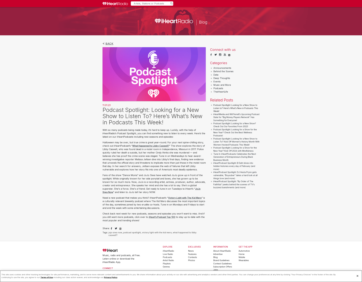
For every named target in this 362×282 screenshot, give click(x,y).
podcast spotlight (132, 232)
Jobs (215, 270)
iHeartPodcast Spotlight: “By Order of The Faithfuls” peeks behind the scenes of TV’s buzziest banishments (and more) (234, 184)
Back (109, 43)
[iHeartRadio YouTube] (225, 54)
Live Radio (168, 254)
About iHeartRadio (222, 251)
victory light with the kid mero (157, 232)
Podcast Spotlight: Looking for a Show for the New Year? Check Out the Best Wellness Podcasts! (235, 132)
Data (215, 74)
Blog (215, 257)
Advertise (218, 254)
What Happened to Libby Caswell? (150, 145)
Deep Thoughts (221, 78)
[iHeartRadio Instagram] (220, 54)
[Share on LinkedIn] (120, 228)
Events (217, 81)
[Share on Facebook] (111, 228)
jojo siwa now (115, 232)
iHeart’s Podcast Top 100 (162, 217)
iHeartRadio (118, 250)
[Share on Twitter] (116, 228)
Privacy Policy (110, 277)
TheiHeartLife (220, 91)
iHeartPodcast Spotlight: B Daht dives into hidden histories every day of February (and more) (234, 166)
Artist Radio (168, 260)
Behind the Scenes (223, 71)
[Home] (115, 3)
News (191, 251)
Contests (192, 257)
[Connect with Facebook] (211, 54)
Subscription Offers (222, 266)
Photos (191, 260)
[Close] (357, 276)
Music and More (222, 84)
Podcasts (218, 88)
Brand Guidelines (221, 260)
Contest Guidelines (222, 263)
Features (192, 254)
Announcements (222, 68)
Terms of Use (46, 277)
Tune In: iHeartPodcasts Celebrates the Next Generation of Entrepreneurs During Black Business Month (234, 157)
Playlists (167, 263)
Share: (106, 228)
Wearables (244, 260)
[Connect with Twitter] (216, 54)
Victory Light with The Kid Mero (185, 197)
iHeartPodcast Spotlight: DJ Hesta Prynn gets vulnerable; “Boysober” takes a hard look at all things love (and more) (235, 175)
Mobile (242, 257)
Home (241, 254)
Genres (166, 266)
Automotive (244, 251)
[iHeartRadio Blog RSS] (229, 54)
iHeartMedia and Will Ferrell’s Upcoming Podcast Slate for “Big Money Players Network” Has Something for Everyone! (236, 117)
